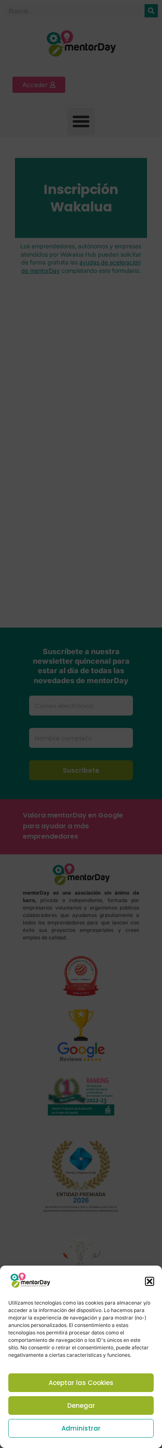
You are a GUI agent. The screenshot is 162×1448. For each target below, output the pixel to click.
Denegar (81, 1405)
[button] (149, 1281)
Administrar (81, 1428)
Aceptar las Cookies (81, 1382)
